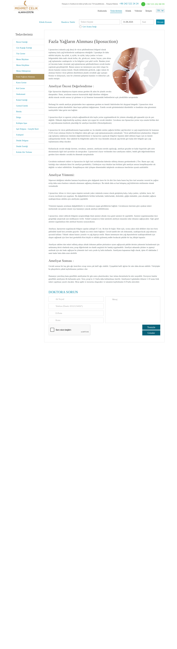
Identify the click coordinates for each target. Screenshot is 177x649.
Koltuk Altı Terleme (24, 152)
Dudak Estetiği (22, 146)
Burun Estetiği (22, 42)
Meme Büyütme (22, 59)
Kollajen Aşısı (21, 123)
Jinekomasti (20, 94)
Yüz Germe (20, 54)
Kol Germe (20, 88)
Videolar (138, 11)
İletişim (148, 11)
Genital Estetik (22, 106)
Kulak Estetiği (21, 100)
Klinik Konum (45, 22)
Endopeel (20, 135)
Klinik (128, 11)
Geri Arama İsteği (90, 27)
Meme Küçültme (22, 65)
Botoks (19, 112)
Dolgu (18, 117)
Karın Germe (21, 83)
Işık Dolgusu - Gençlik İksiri (27, 129)
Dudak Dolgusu (22, 141)
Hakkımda (102, 11)
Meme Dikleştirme (23, 71)
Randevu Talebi (68, 22)
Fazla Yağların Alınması (25, 77)
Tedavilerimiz (116, 11)
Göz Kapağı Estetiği (24, 48)
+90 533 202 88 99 (155, 4)
